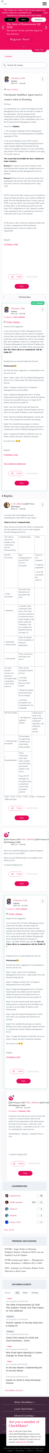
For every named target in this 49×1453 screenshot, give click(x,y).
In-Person (10, 1316)
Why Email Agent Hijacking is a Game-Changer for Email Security (24, 1354)
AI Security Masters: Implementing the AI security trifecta (24, 1369)
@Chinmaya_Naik (11, 244)
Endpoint (8, 56)
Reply (22, 286)
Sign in (11, 1431)
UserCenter (39, 1450)
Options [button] (44, 56)
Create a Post (39, 50)
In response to (14, 317)
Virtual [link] (25, 1293)
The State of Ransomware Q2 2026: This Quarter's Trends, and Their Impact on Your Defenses (25, 1308)
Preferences (38, 20)
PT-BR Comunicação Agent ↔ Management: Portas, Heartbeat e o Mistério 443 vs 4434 (24, 1261)
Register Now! (20, 39)
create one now (21, 1442)
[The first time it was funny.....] (45, 297)
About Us (30, 1450)
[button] (10, 19)
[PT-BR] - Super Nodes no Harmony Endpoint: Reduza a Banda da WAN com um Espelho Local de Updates (24, 1252)
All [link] (17, 1293)
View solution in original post (15, 464)
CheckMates (13, 1390)
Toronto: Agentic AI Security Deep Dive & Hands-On (24, 1324)
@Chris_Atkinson (13, 322)
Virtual (9, 1298)
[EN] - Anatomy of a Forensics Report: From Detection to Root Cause (24, 1269)
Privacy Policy (37, 13)
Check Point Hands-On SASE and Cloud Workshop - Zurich (22, 1339)
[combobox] (24, 65)
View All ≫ (9, 1230)
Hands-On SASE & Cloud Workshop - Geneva (24, 1381)
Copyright (9, 1450)
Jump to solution (12, 89)
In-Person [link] (35, 1293)
